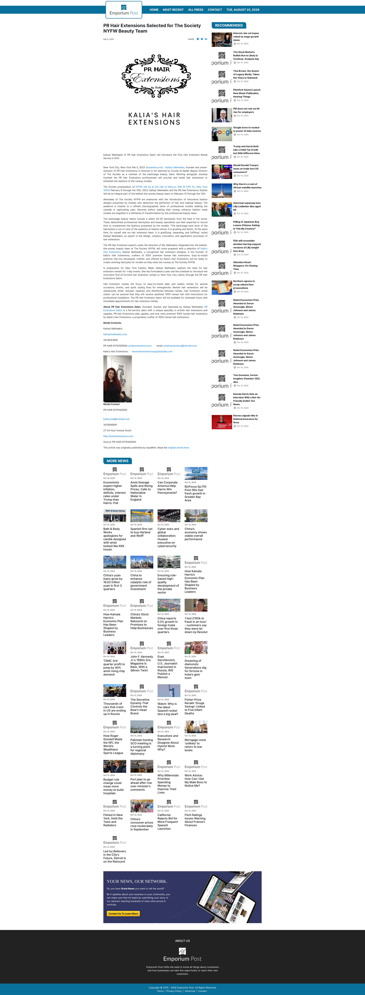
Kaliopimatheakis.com (115, 334)
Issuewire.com (154, 167)
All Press (195, 9)
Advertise (190, 991)
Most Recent (173, 9)
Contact (215, 9)
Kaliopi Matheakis (174, 167)
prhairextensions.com (140, 345)
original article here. (178, 447)
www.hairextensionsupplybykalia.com (152, 351)
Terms (160, 991)
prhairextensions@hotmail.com (180, 345)
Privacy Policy (174, 991)
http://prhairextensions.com (118, 436)
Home (154, 9)
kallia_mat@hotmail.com (116, 419)
